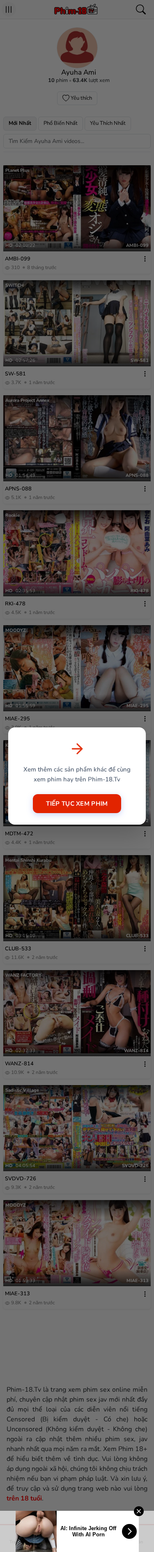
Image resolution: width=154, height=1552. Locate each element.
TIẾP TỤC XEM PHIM (77, 803)
